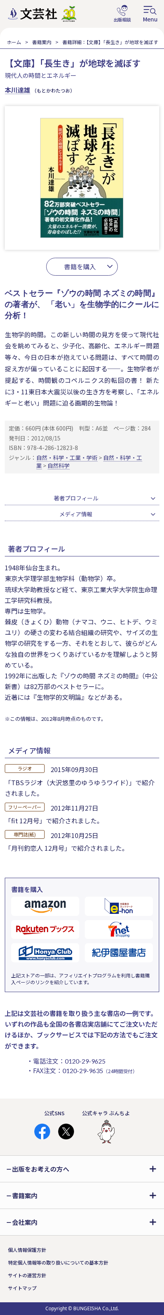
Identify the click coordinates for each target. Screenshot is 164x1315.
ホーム (14, 42)
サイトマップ (22, 1287)
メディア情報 (75, 514)
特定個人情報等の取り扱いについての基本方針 (58, 1262)
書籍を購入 (80, 266)
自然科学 (58, 465)
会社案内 (24, 1222)
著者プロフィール (76, 498)
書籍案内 (41, 42)
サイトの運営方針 (27, 1275)
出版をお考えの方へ (40, 1169)
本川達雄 (17, 90)
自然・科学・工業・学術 (67, 458)
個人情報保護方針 (27, 1249)
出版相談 (122, 14)
